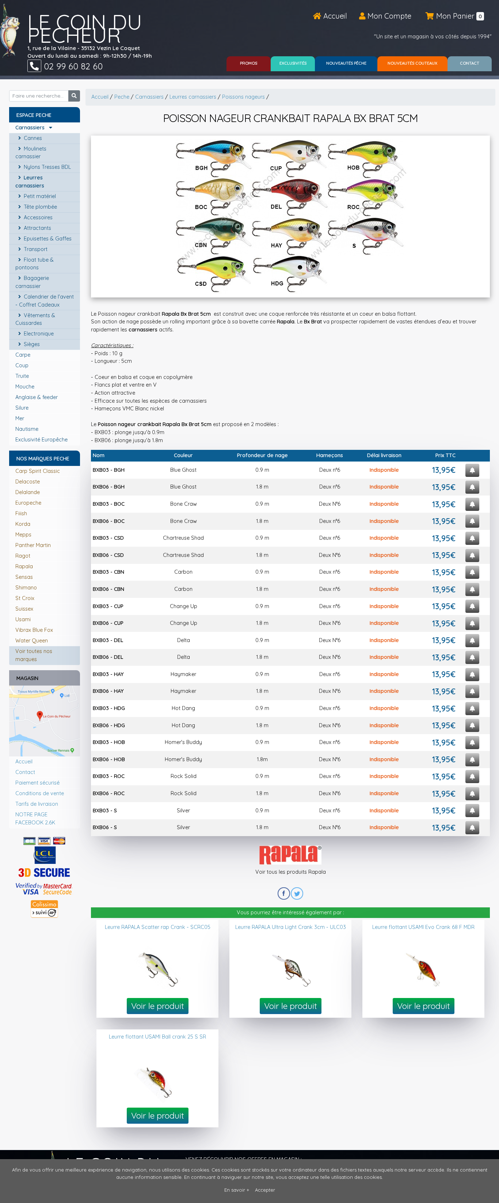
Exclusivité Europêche (42, 439)
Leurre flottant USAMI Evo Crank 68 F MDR (423, 927)
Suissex (24, 609)
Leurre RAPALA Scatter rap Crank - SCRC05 (157, 927)
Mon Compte (388, 15)
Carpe (23, 355)
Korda (22, 524)
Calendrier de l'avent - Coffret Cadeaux (44, 300)
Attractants (37, 228)
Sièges (31, 344)
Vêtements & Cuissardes (35, 319)
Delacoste (27, 481)
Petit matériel (39, 196)
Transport (35, 249)
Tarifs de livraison (36, 804)
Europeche (28, 503)
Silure (22, 408)
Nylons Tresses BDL (46, 167)
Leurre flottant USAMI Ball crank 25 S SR (157, 1036)
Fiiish (21, 513)
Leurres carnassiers (30, 181)
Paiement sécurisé (37, 782)
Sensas (24, 577)
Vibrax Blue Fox (34, 630)
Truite (22, 376)
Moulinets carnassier (30, 152)
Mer (20, 418)
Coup (22, 365)
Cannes (32, 138)
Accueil (334, 15)
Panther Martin (33, 545)
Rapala (24, 566)
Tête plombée (39, 207)
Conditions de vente (39, 793)
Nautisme (27, 429)
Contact (25, 772)
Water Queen (31, 640)
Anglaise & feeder (37, 397)
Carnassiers (32, 127)
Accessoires (37, 217)
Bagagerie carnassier (32, 282)
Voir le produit (157, 1006)
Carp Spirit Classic (37, 471)
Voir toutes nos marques (33, 655)
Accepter (265, 1190)
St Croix (24, 598)
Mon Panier (458, 15)
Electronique (38, 333)
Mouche (25, 386)
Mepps (23, 534)
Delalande (27, 492)
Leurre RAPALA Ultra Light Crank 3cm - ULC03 (290, 927)
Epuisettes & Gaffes (47, 238)
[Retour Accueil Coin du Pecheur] (10, 30)
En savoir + (236, 1190)
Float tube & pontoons (34, 264)
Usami (23, 619)
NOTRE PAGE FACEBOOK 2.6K (35, 818)
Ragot (22, 556)
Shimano (26, 587)
